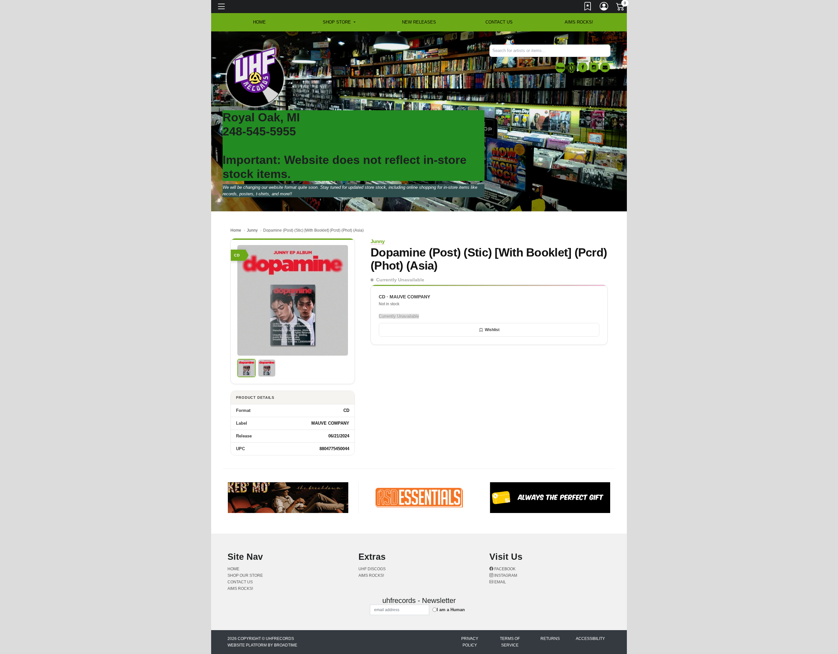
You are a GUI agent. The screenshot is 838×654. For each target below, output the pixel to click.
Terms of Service (510, 641)
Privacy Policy (469, 641)
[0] (620, 8)
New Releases (419, 22)
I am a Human (451, 609)
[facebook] (582, 67)
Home (235, 230)
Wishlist (492, 329)
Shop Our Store (245, 575)
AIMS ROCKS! (579, 22)
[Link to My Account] (604, 7)
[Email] (604, 67)
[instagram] (593, 67)
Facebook (504, 569)
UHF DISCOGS (372, 569)
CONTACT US (499, 22)
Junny (252, 230)
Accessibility (590, 638)
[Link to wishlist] (587, 7)
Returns (550, 638)
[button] (339, 22)
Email (499, 582)
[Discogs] (560, 67)
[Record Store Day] (571, 67)
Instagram (505, 575)
